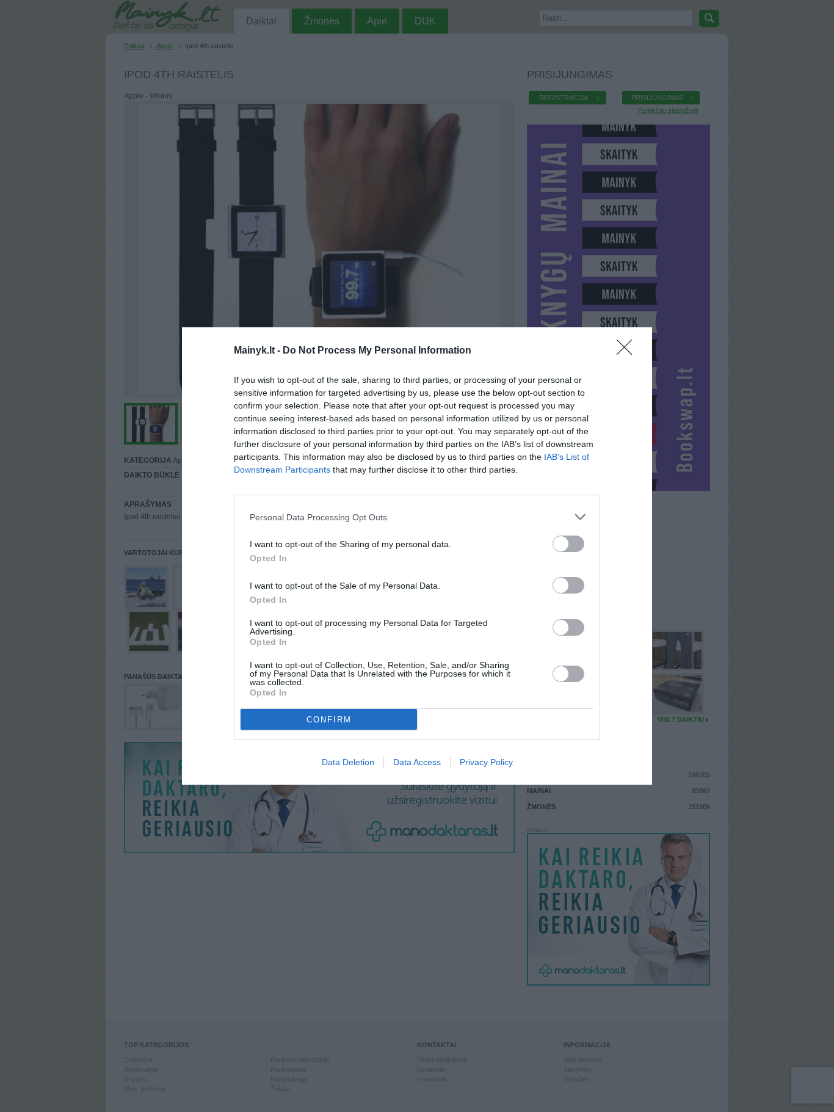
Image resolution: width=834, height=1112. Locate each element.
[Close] (628, 351)
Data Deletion (348, 762)
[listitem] (417, 517)
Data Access (417, 762)
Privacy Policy (486, 762)
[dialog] (417, 556)
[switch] (568, 544)
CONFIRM (329, 719)
